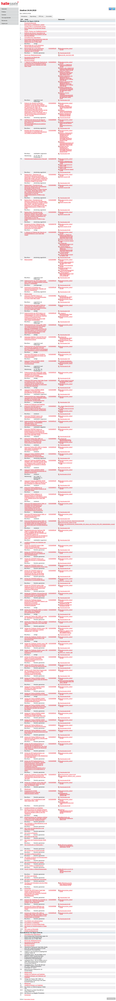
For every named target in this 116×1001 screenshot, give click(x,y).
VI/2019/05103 (52, 447)
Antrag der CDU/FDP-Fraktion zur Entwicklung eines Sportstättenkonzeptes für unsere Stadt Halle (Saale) (35, 297)
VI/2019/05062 (52, 578)
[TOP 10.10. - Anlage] (59, 652)
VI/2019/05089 (52, 637)
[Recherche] (110, 8)
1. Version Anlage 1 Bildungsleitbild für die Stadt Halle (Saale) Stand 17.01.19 (66, 274)
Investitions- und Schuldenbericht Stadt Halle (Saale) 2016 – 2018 (34, 800)
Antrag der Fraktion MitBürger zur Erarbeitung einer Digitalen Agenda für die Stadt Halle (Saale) (35, 489)
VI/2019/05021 (52, 454)
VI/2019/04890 (52, 390)
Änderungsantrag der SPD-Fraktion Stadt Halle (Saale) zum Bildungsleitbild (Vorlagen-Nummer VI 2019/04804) (36, 282)
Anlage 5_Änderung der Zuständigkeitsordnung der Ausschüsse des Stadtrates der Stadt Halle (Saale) (66, 89)
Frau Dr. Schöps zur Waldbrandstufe (34, 865)
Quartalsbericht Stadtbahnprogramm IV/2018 (65, 794)
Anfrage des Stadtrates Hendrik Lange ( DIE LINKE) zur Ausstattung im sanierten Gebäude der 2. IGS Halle (36, 630)
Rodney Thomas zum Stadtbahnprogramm (35, 31)
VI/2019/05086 (52, 906)
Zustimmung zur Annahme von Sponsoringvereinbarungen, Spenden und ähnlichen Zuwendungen (35, 289)
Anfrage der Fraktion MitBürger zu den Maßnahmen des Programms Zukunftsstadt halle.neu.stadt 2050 (35, 738)
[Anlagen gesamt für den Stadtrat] (59, 268)
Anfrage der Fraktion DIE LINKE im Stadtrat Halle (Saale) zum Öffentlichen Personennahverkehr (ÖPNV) (35, 611)
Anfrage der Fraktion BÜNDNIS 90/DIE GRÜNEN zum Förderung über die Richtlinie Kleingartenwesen (35, 679)
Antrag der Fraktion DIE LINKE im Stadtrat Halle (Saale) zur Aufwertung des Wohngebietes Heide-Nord (35, 449)
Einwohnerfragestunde (30, 23)
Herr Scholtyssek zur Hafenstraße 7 (33, 844)
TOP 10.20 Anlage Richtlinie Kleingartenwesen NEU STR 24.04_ (67, 681)
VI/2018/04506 (52, 799)
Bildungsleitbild (28, 259)
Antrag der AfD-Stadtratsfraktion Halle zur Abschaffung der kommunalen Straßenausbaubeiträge (35, 516)
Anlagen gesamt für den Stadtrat (66, 268)
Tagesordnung (33, 16)
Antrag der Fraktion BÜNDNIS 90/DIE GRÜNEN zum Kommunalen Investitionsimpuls (34, 362)
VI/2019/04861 (52, 337)
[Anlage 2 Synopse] (59, 239)
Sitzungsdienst (27, 999)
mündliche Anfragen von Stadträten (33, 808)
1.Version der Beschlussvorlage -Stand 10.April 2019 (66, 297)
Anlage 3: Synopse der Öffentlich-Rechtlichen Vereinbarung (65, 114)
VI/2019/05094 (52, 698)
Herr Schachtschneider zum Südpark (34, 862)
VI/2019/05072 (52, 725)
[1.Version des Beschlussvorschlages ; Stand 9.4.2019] (59, 438)
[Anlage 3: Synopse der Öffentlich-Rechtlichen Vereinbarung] (59, 113)
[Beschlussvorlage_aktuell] (59, 48)
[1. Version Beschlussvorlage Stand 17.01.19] (59, 270)
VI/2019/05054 (52, 416)
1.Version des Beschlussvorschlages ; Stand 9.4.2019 (65, 439)
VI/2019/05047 (52, 406)
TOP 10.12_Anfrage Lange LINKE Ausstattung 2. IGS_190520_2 (66, 631)
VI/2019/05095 (52, 470)
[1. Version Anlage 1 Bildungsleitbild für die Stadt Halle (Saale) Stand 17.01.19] (59, 272)
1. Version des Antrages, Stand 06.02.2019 (66, 362)
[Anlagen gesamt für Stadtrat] (59, 169)
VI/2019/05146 (52, 913)
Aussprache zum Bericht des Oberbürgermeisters (32, 58)
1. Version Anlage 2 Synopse (64, 253)
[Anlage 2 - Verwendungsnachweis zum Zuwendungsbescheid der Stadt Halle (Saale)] (59, 141)
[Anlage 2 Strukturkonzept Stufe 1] (59, 164)
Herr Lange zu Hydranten (31, 833)
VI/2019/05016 (52, 62)
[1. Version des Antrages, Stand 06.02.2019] (59, 361)
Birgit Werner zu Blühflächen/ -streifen (34, 24)
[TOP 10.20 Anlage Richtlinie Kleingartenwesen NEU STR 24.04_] (59, 680)
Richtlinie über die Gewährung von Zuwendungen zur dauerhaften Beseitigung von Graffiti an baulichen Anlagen (35, 132)
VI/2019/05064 (52, 616)
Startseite (4, 9)
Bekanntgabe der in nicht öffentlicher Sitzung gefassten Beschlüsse (34, 46)
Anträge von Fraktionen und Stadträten (34, 404)
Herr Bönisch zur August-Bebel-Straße (34, 924)
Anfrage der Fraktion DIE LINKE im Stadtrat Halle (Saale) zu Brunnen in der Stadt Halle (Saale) (35, 623)
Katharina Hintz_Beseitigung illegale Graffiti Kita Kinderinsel (66, 811)
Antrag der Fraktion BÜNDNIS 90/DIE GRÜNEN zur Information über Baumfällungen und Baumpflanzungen (34, 391)
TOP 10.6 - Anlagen (66, 581)
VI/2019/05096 (52, 521)
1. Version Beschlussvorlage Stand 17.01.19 (67, 271)
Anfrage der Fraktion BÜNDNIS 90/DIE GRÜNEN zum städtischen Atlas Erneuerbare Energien (34, 688)
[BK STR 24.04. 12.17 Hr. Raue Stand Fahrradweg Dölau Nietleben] (59, 883)
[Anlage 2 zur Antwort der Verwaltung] (59, 604)
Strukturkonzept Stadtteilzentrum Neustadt (35, 159)
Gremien (4, 14)
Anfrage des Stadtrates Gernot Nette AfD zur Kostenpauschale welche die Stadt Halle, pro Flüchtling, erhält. (35, 784)
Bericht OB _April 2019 (67, 55)
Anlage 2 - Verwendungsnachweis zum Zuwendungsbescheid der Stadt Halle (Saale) (67, 143)
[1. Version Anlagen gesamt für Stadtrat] (59, 254)
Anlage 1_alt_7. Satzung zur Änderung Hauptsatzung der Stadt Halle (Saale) (67, 69)
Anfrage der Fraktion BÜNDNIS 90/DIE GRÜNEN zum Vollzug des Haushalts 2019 (35, 720)
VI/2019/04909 (52, 200)
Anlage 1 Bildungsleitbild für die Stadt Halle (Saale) (67, 263)
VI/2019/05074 (52, 774)
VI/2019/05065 (52, 899)
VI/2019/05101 (52, 713)
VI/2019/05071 (52, 730)
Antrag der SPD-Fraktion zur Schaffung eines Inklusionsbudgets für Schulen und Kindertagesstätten (35, 356)
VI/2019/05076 (52, 585)
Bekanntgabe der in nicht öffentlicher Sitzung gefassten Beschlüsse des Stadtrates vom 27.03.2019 (34, 50)
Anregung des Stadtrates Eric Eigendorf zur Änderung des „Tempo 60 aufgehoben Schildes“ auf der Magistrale (35, 901)
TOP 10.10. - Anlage (66, 652)
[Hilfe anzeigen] (113, 8)
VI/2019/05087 (52, 514)
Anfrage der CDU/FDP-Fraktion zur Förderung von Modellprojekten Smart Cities (35, 566)
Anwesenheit (49, 16)
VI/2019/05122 (52, 421)
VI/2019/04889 (52, 361)
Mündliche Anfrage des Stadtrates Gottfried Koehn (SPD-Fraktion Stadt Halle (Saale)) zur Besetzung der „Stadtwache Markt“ (35, 819)
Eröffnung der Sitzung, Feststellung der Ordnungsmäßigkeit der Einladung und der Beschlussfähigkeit (35, 34)
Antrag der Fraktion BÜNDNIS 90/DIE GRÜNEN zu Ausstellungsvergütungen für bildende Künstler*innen (35, 471)
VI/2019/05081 (52, 628)
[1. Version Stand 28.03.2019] (59, 406)
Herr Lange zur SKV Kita (30, 836)
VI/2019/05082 (52, 782)
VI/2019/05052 (52, 552)
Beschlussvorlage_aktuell (68, 522)
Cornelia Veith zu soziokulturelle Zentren (35, 26)
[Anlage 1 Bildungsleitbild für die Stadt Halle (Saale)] (59, 262)
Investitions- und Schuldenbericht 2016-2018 (66, 803)
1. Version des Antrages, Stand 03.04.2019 (72, 520)
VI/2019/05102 (52, 621)
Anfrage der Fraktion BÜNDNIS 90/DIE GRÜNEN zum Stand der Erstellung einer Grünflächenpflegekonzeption (35, 700)
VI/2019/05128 (52, 313)
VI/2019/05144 (52, 530)
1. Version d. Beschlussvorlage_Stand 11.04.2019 (66, 314)
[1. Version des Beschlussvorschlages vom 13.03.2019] (59, 243)
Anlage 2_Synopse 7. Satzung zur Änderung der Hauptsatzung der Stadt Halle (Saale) (66, 73)
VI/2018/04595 (52, 232)
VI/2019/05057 (52, 570)
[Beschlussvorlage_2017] (59, 354)
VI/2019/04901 (52, 185)
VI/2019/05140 (52, 287)
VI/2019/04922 (52, 346)
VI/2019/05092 (52, 650)
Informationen (24, 16)
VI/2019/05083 (52, 678)
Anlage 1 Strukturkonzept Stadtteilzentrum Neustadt (66, 162)
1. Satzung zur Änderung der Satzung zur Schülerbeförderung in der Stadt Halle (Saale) (35, 234)
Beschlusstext (65, 53)
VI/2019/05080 (52, 686)
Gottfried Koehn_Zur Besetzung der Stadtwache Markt (66, 818)
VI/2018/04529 (52, 380)
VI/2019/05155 (52, 325)
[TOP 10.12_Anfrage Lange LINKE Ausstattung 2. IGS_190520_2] (59, 630)
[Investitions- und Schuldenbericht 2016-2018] (59, 801)
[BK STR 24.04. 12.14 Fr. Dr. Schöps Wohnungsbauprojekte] (59, 869)
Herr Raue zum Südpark (30, 876)
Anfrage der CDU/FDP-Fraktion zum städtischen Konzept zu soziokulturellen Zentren (34, 560)
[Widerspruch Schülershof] (59, 463)
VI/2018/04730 (52, 224)
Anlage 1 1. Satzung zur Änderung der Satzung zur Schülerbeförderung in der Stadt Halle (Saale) (66, 236)
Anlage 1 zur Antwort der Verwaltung (66, 603)
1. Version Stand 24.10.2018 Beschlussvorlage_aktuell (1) (67, 381)
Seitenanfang (111, 998)
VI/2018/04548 (52, 609)
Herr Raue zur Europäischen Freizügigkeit (35, 879)
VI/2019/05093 (52, 693)
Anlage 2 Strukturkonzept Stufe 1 (66, 165)
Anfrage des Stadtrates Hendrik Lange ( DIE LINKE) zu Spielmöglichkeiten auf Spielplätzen (36, 651)
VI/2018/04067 (52, 354)
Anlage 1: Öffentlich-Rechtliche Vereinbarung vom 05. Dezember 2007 (66, 107)
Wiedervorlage (28, 294)
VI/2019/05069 (52, 665)
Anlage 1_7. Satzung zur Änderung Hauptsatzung (66, 65)
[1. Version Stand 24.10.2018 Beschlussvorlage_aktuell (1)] (59, 380)
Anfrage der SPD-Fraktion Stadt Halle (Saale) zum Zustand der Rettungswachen (35, 665)
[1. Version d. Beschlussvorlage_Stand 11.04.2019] (59, 313)
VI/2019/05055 (52, 600)
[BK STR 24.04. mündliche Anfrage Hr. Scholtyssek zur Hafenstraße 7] (59, 844)
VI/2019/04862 (52, 295)
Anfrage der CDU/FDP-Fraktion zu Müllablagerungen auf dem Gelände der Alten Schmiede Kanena (34, 553)
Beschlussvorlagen (29, 60)
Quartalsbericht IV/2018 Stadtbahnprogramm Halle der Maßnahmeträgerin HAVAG (32, 792)
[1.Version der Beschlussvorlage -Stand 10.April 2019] (59, 295)
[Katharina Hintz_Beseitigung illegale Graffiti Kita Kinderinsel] (59, 809)
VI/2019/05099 (52, 705)
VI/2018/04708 (52, 159)
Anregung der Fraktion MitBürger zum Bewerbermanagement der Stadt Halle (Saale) (34, 908)
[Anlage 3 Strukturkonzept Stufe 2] (59, 167)
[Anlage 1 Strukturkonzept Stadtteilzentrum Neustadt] (59, 161)
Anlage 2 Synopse (66, 239)
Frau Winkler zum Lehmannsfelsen (33, 921)
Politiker (4, 12)
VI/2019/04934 (52, 212)
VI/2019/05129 (52, 48)
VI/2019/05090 (52, 643)
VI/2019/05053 (52, 558)
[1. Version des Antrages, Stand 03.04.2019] (59, 521)
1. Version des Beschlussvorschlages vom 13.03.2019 (66, 244)
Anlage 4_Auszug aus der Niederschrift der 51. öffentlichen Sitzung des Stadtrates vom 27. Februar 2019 (66, 84)
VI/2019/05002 (52, 396)
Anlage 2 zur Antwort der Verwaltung (66, 605)
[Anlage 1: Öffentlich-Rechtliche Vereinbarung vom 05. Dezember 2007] (59, 105)
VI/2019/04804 (52, 259)
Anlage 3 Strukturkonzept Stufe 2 (66, 168)
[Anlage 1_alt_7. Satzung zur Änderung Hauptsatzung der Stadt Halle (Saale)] (59, 68)
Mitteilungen (27, 789)
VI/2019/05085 (52, 753)
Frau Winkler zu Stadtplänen (31, 922)
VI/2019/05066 (52, 890)
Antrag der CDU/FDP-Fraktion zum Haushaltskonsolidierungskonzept (33, 416)
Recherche (4, 20)
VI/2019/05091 (52, 460)
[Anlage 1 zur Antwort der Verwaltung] (59, 602)
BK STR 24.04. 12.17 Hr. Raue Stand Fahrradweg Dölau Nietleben (66, 884)
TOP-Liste (41, 16)
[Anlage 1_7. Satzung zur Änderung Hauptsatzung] (59, 64)
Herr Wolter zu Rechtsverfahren (32, 854)
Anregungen (27, 888)
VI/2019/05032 (52, 103)
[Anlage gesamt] (59, 177)
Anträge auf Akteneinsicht (31, 931)
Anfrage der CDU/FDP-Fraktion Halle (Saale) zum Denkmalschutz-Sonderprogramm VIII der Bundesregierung (35, 547)
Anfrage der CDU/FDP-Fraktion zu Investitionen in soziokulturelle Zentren (34, 579)
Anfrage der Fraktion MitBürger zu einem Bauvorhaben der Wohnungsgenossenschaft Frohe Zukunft (36, 732)
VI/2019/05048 (52, 545)
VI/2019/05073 (52, 487)
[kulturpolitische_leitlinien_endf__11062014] (59, 776)
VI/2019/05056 (52, 565)
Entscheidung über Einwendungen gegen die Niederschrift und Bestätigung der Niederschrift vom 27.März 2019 (36, 41)
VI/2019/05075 (52, 429)
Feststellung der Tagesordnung (32, 37)
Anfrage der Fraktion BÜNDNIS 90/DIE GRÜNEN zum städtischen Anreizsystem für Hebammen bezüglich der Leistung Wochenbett (35, 707)
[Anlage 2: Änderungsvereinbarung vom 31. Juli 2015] (59, 110)
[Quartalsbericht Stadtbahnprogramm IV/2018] (59, 793)
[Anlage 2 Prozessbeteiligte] (59, 265)
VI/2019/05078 (52, 743)
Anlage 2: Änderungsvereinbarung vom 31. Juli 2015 (66, 111)
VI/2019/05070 (52, 670)
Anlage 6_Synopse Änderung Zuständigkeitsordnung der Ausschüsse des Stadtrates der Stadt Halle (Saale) (66, 95)
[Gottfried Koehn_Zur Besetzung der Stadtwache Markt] (59, 817)
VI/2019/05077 (52, 737)
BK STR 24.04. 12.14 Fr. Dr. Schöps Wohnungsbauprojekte (66, 871)
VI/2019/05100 (52, 481)
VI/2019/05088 (52, 503)
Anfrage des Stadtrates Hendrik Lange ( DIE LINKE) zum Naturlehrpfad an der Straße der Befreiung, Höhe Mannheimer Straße (36, 645)
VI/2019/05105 (52, 494)
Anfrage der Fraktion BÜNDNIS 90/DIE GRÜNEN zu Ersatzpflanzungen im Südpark (36, 694)
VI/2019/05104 (52, 720)
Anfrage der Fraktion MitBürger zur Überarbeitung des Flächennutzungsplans (35, 725)
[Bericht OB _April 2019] (59, 55)
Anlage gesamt (65, 176)
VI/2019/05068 (52, 657)
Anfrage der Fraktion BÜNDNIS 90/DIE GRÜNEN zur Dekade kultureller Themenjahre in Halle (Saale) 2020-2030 (34, 715)
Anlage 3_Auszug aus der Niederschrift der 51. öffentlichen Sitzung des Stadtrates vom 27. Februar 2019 (66, 78)
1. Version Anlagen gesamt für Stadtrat (66, 255)
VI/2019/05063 (52, 438)
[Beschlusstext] (59, 53)
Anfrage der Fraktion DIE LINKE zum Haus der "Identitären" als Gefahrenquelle (35, 617)
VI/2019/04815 (52, 174)
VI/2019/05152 (52, 372)
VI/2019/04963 (52, 130)
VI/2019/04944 (52, 305)
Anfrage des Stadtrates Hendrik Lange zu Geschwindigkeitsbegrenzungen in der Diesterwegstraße (35, 638)
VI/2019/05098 (52, 761)
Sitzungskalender (6, 17)
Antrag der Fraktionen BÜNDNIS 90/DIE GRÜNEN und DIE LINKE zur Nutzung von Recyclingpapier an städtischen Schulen (35, 482)
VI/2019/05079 (52, 593)
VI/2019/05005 (52, 791)
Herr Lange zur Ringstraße (31, 929)
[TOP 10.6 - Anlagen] (59, 581)
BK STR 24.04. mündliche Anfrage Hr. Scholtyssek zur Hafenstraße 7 (66, 846)
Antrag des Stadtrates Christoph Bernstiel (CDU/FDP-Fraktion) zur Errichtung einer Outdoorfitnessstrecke (35, 338)
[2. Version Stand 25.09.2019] (59, 408)
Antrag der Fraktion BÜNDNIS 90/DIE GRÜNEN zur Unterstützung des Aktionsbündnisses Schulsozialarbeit (34, 455)
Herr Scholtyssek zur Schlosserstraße (34, 850)
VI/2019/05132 (52, 280)
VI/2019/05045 (52, 119)
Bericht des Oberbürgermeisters (32, 55)
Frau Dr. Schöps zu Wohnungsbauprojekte (35, 869)
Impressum (5, 23)
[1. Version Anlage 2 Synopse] (59, 252)
